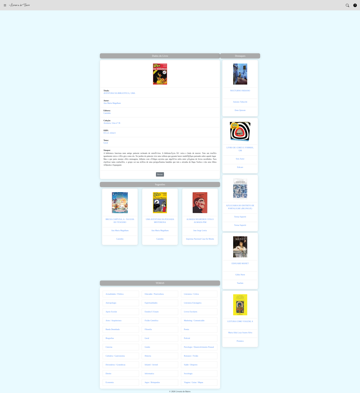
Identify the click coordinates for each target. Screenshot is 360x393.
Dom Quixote (240, 110)
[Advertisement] (180, 32)
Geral (106, 143)
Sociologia (188, 374)
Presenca (240, 341)
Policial (187, 338)
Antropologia (111, 303)
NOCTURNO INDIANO (240, 91)
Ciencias (109, 347)
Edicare (240, 167)
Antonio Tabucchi (240, 102)
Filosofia (148, 329)
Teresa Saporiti (240, 217)
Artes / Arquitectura (113, 321)
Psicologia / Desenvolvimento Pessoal (199, 347)
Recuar (160, 174)
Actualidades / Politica (114, 294)
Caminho (107, 113)
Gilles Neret (240, 275)
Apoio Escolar (111, 312)
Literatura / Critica (191, 294)
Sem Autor (240, 159)
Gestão (147, 347)
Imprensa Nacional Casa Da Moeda (200, 239)
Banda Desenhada (113, 329)
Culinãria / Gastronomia (115, 356)
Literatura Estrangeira (192, 303)
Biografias (110, 338)
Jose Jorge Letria (200, 230)
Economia (110, 382)
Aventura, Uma (110, 123)
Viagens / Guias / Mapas (193, 382)
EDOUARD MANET (240, 263)
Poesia (186, 329)
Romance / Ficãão (191, 356)
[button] (4, 5)
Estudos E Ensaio (152, 312)
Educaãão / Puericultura (154, 294)
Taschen (240, 283)
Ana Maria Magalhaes (112, 103)
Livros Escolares (190, 312)
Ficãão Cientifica (151, 321)
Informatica (149, 374)
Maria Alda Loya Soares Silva (240, 333)
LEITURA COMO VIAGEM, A (240, 321)
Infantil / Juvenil (151, 365)
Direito (108, 374)
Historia (148, 356)
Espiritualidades (151, 303)
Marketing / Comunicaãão (194, 321)
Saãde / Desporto (190, 365)
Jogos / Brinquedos (152, 382)
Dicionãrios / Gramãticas (115, 365)
